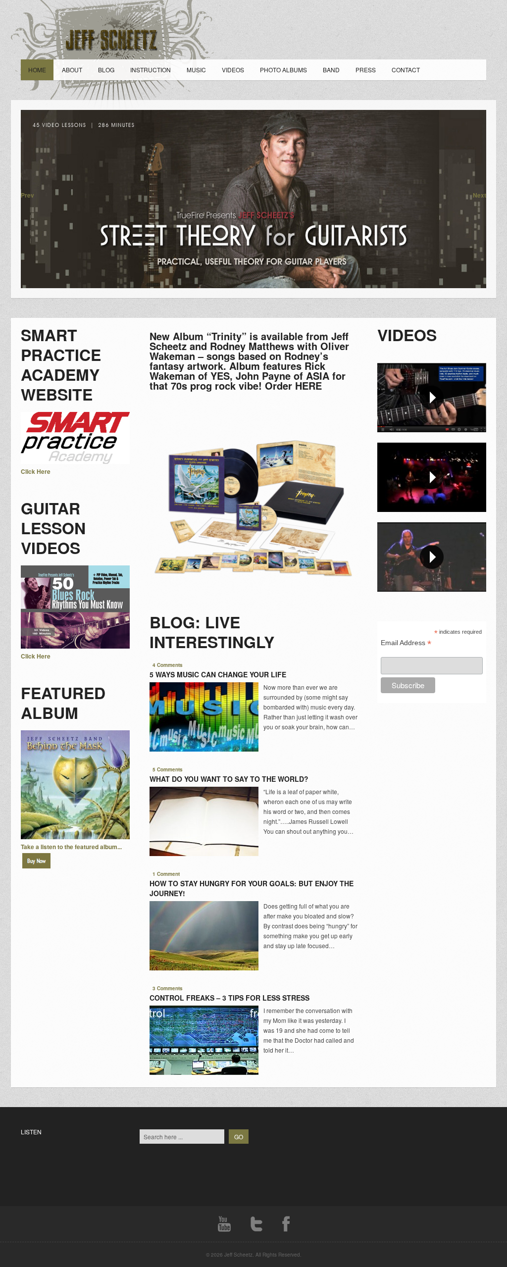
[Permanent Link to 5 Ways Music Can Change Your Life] (204, 749)
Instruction (150, 69)
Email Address (406, 643)
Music (196, 69)
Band (331, 69)
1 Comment (166, 873)
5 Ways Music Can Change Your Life (218, 674)
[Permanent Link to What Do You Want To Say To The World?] (204, 853)
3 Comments (167, 988)
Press (365, 69)
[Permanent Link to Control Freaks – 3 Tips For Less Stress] (204, 1072)
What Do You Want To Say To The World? (229, 779)
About (72, 69)
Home (37, 69)
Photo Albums (283, 69)
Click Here (36, 471)
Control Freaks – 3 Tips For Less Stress (229, 998)
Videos (233, 69)
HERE (308, 385)
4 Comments (167, 664)
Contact (406, 69)
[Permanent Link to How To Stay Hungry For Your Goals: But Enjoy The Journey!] (204, 967)
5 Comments (167, 769)
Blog (106, 69)
